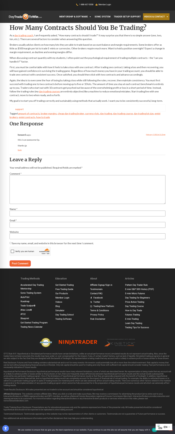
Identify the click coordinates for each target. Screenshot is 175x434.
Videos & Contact (154, 16)
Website (14, 232)
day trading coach (23, 35)
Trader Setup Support (127, 16)
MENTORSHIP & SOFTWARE (73, 16)
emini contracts (27, 117)
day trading (106, 113)
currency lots (92, 113)
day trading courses (49, 91)
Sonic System (102, 16)
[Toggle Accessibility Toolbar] (5, 428)
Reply (20, 150)
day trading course (123, 113)
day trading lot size (144, 113)
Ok (154, 430)
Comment (15, 173)
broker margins (49, 113)
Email (13, 220)
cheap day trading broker (71, 113)
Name (13, 209)
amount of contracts (29, 113)
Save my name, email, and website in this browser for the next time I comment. (53, 243)
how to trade (43, 117)
